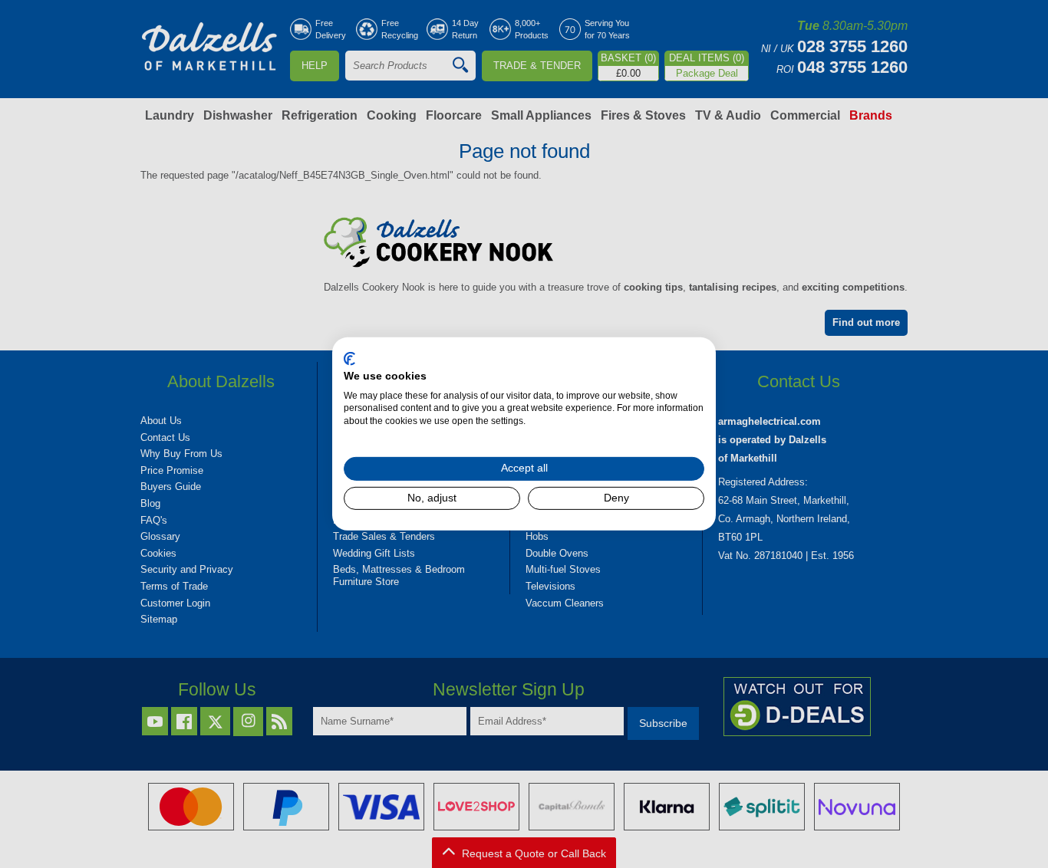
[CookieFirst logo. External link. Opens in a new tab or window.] (349, 359)
